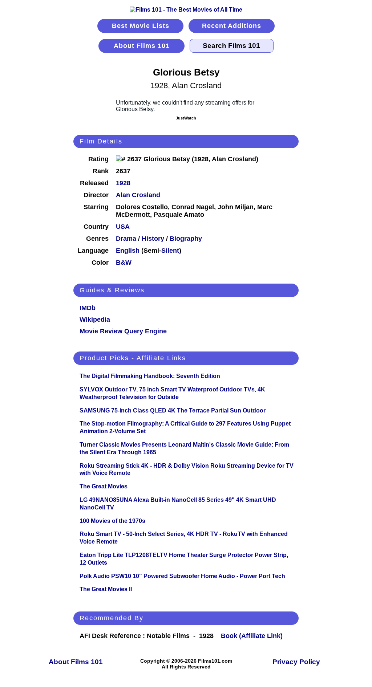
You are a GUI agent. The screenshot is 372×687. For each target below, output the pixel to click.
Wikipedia (95, 319)
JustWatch (186, 118)
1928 (123, 183)
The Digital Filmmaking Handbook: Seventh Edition (150, 376)
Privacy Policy (296, 662)
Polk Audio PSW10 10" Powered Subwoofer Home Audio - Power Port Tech (182, 576)
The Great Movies (104, 486)
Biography (186, 238)
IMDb (88, 308)
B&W (124, 262)
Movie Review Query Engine (123, 331)
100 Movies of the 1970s (112, 521)
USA (123, 226)
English (128, 250)
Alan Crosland (138, 195)
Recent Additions (231, 25)
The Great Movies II (106, 589)
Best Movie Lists (140, 25)
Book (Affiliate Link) (252, 635)
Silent (170, 250)
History (153, 238)
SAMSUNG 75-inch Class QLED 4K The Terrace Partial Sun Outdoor (173, 410)
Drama (126, 238)
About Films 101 (142, 45)
